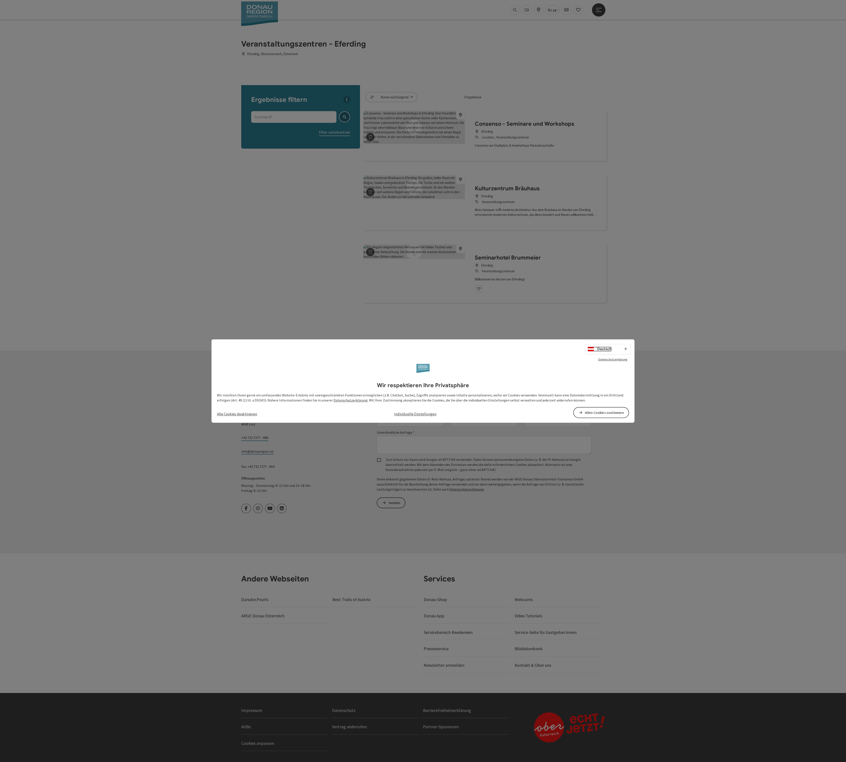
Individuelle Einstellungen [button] (415, 414)
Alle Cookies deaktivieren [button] (237, 414)
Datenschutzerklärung (612, 359)
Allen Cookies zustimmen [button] (604, 412)
